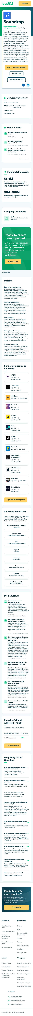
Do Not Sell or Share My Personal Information (8, 975)
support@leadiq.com (18, 1000)
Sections (7, 272)
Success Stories (7, 947)
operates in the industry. (16, 824)
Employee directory (16, 79)
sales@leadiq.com (17, 1004)
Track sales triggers (8, 931)
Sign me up (13, 262)
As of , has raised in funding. (16, 863)
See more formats (13, 745)
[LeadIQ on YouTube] (30, 1012)
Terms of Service (7, 970)
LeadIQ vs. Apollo (23, 967)
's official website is (15, 771)
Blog (18, 929)
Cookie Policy (6, 967)
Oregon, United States (11, 28)
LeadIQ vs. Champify (24, 986)
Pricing (19, 926)
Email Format (16, 73)
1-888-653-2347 (16, 997)
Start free (25, 3)
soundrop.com (8, 773)
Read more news (23, 159)
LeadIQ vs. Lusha (22, 970)
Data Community (23, 945)
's (14, 794)
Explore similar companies (16, 500)
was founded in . (13, 874)
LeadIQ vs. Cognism (23, 974)
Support (19, 938)
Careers (19, 942)
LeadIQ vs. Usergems (24, 983)
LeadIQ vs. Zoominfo (24, 963)
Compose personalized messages (6, 936)
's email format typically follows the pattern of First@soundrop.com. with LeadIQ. (16, 850)
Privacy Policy (6, 963)
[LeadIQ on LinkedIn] (28, 1012)
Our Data (20, 949)
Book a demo (16, 907)
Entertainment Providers (9, 26)
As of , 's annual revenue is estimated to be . (15, 783)
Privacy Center (22, 952)
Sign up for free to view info (16, 67)
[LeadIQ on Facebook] (25, 1012)
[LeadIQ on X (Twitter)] (27, 1012)
